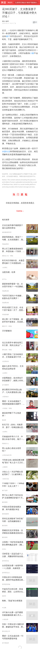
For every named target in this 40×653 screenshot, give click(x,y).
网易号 (10, 2)
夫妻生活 (6, 151)
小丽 (32, 53)
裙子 (8, 36)
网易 (3, 2)
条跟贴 (19, 211)
